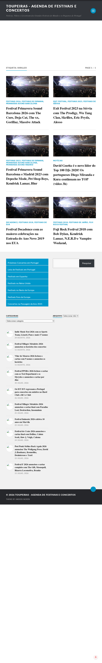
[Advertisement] (51, 40)
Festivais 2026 (13, 101)
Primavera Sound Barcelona (21, 103)
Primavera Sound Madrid (19, 165)
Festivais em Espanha (17, 276)
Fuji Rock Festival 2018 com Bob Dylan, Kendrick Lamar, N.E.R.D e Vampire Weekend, (73, 236)
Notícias (58, 161)
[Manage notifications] (96, 657)
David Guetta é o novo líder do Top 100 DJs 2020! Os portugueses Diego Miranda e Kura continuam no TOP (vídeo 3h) (74, 174)
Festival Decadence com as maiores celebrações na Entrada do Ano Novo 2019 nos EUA (25, 236)
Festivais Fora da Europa (19, 297)
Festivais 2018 (26, 222)
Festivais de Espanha (32, 101)
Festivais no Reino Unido (19, 283)
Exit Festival (60, 101)
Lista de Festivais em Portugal (21, 269)
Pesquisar (86, 263)
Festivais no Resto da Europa (21, 290)
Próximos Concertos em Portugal (23, 263)
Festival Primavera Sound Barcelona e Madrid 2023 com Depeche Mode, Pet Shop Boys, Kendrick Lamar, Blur (27, 176)
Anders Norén (23, 499)
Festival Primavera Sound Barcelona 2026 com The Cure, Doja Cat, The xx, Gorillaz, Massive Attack (24, 115)
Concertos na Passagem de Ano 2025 (25, 304)
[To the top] (93, 489)
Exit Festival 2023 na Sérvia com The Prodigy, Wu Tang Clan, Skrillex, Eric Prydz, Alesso (72, 115)
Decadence (12, 222)
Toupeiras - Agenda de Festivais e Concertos (45, 495)
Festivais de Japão (78, 222)
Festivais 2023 (75, 101)
